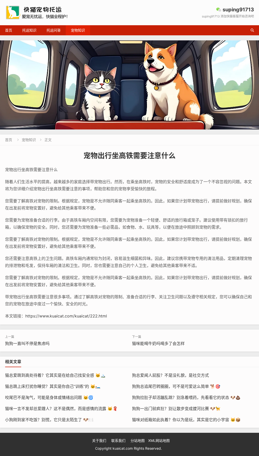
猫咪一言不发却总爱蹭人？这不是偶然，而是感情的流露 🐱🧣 (61, 408)
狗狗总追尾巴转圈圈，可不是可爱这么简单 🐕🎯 (176, 386)
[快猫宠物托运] (129, 84)
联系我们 (118, 440)
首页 (8, 30)
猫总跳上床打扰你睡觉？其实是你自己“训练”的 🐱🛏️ (52, 386)
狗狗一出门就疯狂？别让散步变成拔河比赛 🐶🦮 (176, 408)
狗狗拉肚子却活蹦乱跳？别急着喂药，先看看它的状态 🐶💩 (186, 397)
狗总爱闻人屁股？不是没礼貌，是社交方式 (170, 375)
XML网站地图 (159, 440)
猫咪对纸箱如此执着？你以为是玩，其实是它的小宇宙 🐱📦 (186, 419)
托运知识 (29, 30)
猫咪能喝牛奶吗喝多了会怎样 (158, 343)
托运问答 (54, 30)
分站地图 (138, 440)
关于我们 (99, 440)
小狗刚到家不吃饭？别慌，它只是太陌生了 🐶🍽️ (49, 419)
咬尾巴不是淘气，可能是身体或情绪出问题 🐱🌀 (49, 397)
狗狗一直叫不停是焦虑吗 (27, 343)
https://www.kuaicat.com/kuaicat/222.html (66, 315)
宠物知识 (78, 30)
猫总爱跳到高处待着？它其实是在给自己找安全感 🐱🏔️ (55, 375)
